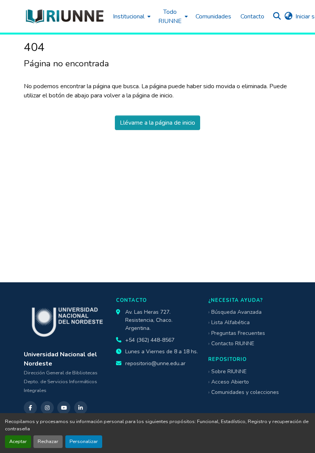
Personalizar (84, 441)
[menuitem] (131, 16)
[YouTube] (63, 407)
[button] (64, 16)
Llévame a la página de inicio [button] (157, 123)
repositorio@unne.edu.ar (155, 363)
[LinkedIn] (80, 407)
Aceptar (18, 441)
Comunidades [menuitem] (213, 16)
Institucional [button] (128, 16)
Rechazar (48, 441)
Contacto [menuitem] (252, 16)
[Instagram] (47, 407)
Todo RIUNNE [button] (170, 16)
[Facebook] (30, 407)
